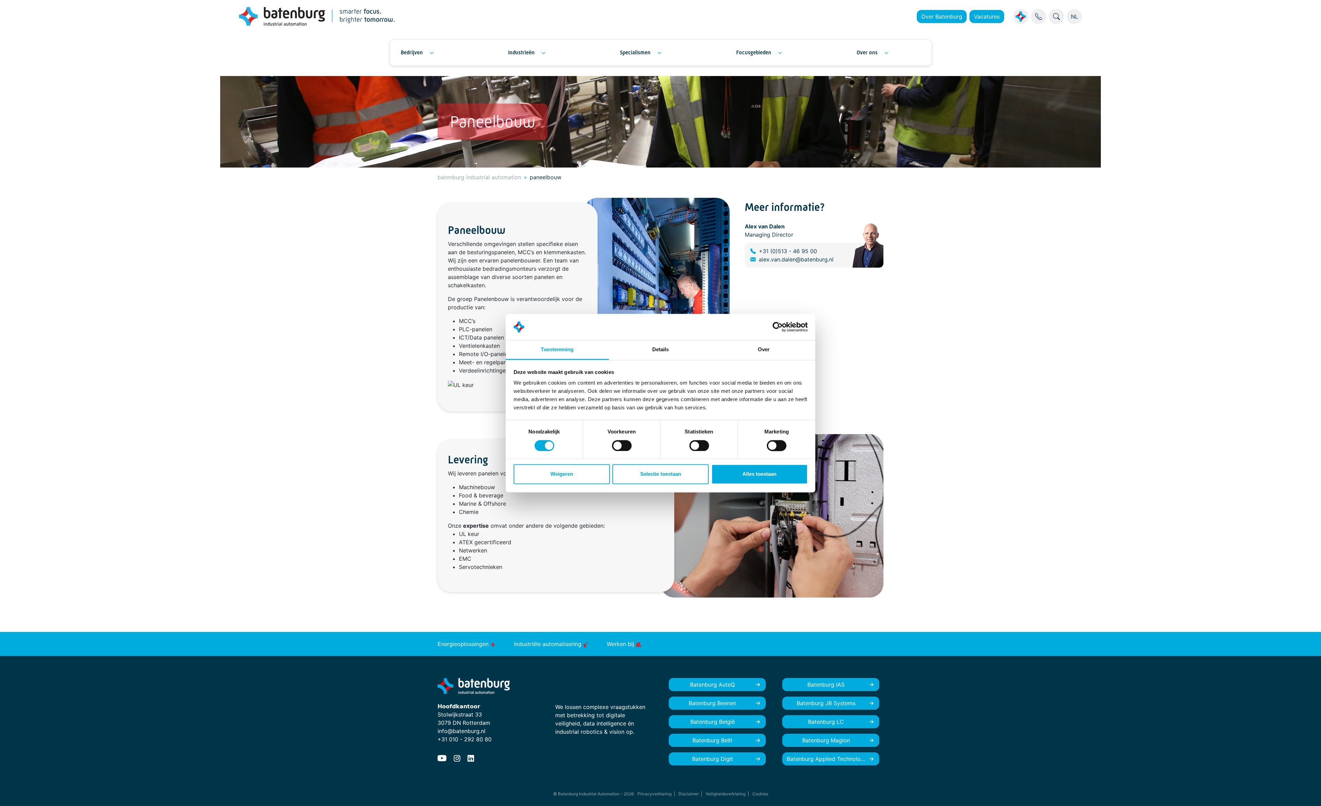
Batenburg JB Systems (826, 703)
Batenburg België (712, 721)
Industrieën (521, 52)
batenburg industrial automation (479, 177)
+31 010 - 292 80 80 (465, 739)
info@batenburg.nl (461, 731)
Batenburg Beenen (712, 703)
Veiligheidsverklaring (725, 793)
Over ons (867, 52)
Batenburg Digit (712, 758)
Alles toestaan (759, 474)
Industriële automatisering (548, 644)
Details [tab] (660, 350)
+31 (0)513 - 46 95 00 (788, 251)
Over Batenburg (941, 16)
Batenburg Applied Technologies (829, 758)
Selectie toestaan (660, 474)
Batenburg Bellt (712, 740)
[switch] (622, 445)
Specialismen (635, 52)
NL (1074, 16)
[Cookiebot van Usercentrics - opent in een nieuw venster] (778, 327)
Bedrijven (412, 52)
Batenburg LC (826, 721)
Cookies (760, 793)
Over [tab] (764, 350)
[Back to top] (1307, 792)
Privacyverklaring (654, 793)
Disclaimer (688, 793)
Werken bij (621, 644)
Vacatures (987, 16)
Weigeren (561, 474)
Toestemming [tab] (557, 350)
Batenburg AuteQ (712, 684)
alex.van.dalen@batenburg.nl (796, 259)
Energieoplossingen (464, 644)
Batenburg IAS (826, 684)
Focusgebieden (753, 52)
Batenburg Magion (826, 740)
